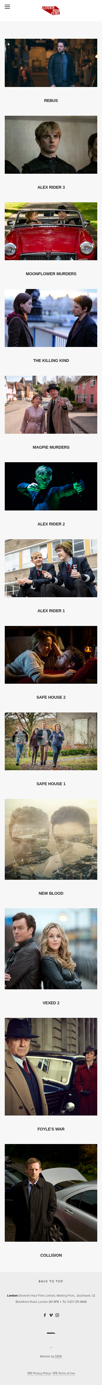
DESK (58, 1356)
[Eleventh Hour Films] (45, 1315)
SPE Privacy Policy (39, 1373)
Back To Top (51, 1281)
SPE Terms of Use (64, 1373)
